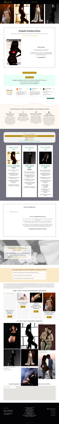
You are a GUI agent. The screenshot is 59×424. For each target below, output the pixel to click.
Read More (9, 316)
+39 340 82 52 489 (10, 410)
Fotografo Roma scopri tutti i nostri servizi (29, 72)
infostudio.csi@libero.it (9, 413)
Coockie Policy (53, 410)
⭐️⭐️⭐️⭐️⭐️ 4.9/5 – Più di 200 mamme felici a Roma (29, 35)
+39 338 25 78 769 (9, 411)
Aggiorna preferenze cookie (51, 408)
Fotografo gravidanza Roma (29, 409)
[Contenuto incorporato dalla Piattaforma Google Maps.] (29, 393)
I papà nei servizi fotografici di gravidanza (10, 312)
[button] (54, 92)
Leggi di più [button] (17, 95)
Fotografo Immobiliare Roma (29, 410)
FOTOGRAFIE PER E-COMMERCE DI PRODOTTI (29, 415)
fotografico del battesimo (20, 257)
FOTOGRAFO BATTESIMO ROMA (29, 416)
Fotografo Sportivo (29, 408)
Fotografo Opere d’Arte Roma (29, 407)
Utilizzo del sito (53, 415)
